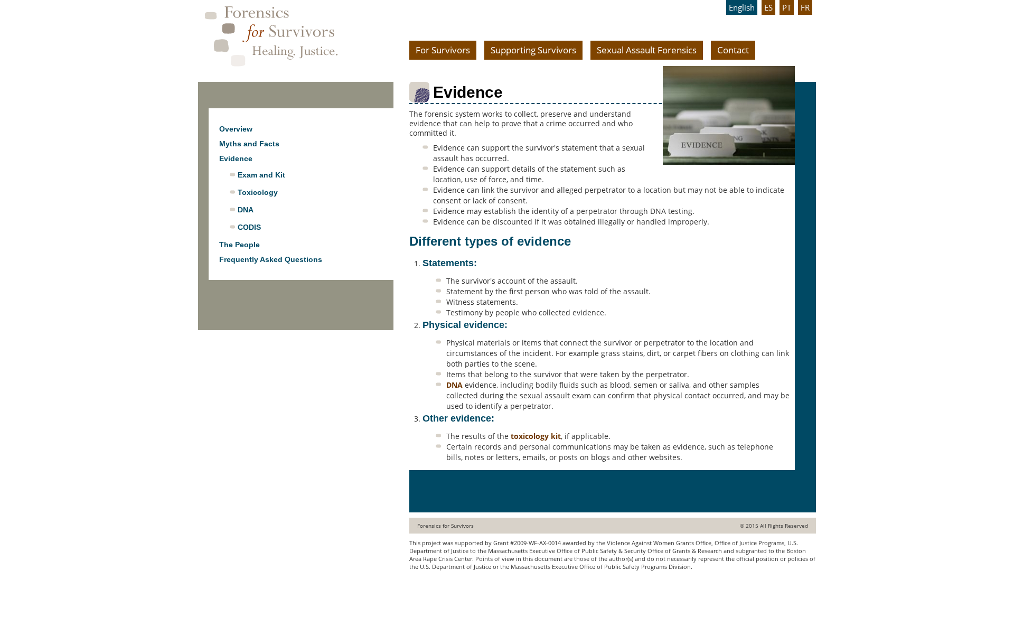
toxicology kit (536, 436)
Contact (733, 50)
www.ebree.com (431, 587)
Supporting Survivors (533, 50)
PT (786, 7)
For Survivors (443, 50)
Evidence (235, 158)
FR (805, 7)
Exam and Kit (261, 175)
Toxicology (258, 192)
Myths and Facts (249, 143)
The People (239, 244)
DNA (454, 385)
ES (768, 7)
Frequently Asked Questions (270, 259)
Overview (235, 129)
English (742, 7)
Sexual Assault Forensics (647, 50)
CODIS (249, 227)
